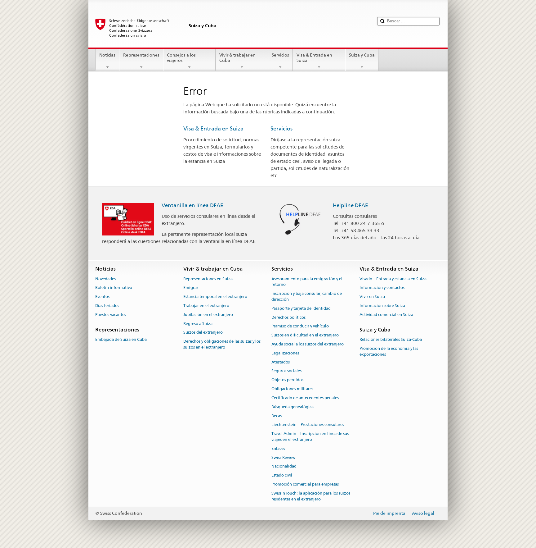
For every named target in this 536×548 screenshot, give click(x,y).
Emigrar (190, 287)
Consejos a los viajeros (181, 58)
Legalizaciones (285, 353)
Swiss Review (283, 457)
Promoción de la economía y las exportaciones (389, 351)
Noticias (107, 55)
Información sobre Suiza (382, 305)
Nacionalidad (284, 466)
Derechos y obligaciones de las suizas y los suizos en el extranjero (222, 344)
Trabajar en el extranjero (206, 305)
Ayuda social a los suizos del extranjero (307, 344)
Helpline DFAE (350, 205)
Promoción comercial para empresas (305, 484)
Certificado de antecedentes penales (305, 397)
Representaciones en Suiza (208, 278)
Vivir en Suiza (372, 296)
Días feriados (107, 305)
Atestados (280, 362)
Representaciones (141, 55)
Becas (276, 415)
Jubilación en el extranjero (208, 314)
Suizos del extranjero (203, 332)
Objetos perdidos (287, 380)
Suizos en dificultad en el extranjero (305, 335)
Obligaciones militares (292, 388)
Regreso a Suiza (197, 323)
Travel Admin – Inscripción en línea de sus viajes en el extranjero (310, 436)
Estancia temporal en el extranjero (215, 296)
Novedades (105, 278)
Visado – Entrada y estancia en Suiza (393, 278)
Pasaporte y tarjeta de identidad (301, 308)
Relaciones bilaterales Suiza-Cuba (391, 339)
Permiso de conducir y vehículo (300, 326)
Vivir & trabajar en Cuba (237, 58)
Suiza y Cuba (362, 55)
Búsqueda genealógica (292, 406)
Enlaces (278, 448)
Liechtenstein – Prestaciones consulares (307, 424)
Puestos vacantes (110, 314)
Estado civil (281, 475)
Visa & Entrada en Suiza (314, 58)
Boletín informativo (113, 287)
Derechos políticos (288, 317)
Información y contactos (382, 287)
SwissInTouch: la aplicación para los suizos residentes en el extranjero (310, 496)
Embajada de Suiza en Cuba (121, 339)
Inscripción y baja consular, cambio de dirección (306, 296)
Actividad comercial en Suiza (386, 314)
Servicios (280, 55)
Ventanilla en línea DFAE (192, 205)
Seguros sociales (286, 371)
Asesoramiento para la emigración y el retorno (306, 281)
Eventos (102, 296)
